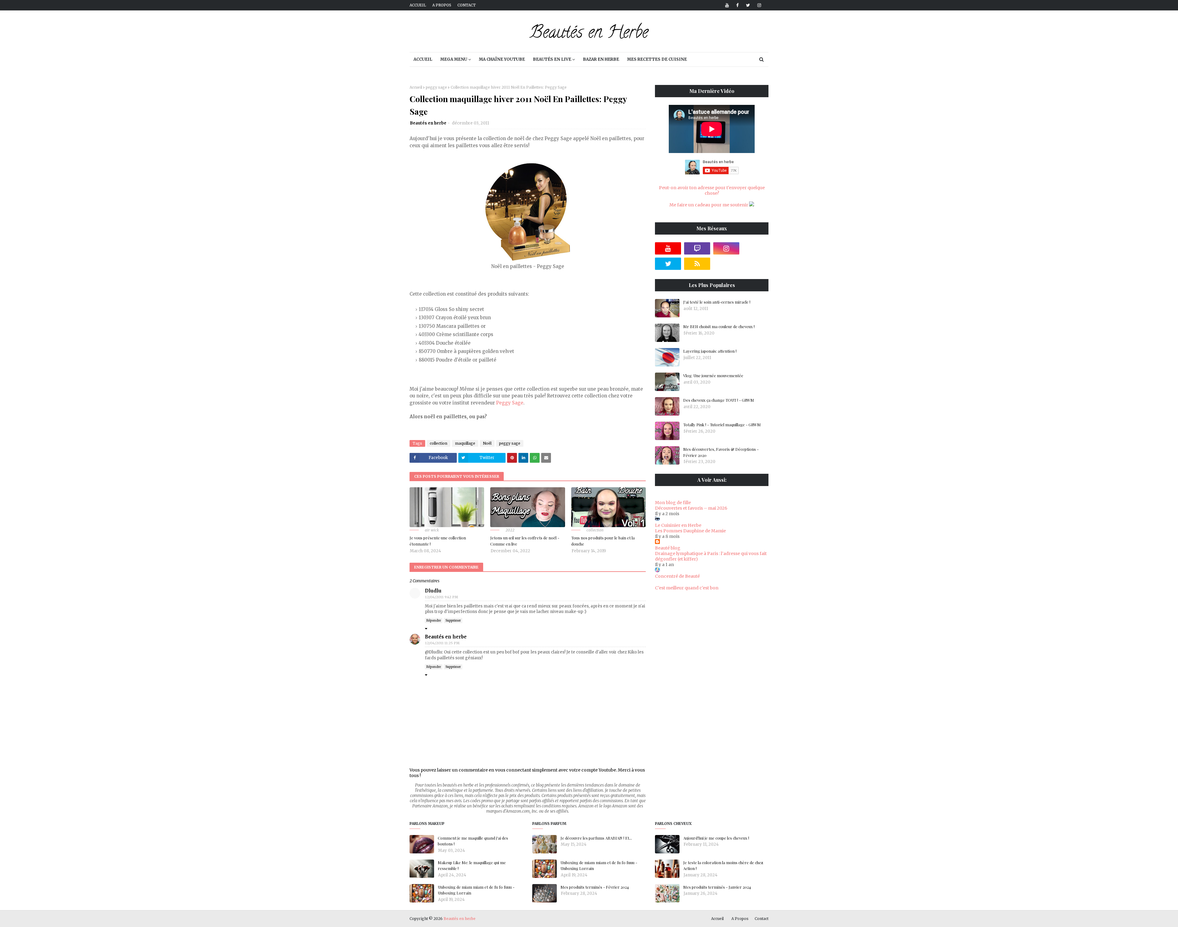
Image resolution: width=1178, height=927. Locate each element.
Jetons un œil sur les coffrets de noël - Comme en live (524, 540)
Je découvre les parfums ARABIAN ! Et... (596, 838)
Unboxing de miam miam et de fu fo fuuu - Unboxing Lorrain (476, 890)
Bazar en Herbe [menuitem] (601, 59)
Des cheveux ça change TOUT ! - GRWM (718, 400)
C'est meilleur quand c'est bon (686, 588)
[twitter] (748, 5)
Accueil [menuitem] (423, 59)
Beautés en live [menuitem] (552, 59)
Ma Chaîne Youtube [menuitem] (502, 59)
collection (438, 443)
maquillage (465, 443)
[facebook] (737, 5)
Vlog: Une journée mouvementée (713, 375)
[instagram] (758, 5)
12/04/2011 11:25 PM (442, 643)
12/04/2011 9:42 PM (441, 597)
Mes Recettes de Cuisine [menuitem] (657, 59)
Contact (466, 5)
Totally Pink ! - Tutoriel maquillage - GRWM (722, 424)
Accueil (418, 5)
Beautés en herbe (428, 123)
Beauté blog (667, 548)
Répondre (433, 620)
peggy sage (436, 87)
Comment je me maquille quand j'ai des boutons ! (473, 841)
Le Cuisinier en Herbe (678, 525)
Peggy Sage (509, 403)
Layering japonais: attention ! (710, 351)
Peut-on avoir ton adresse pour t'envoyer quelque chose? (712, 190)
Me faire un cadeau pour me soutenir (709, 205)
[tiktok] (755, 248)
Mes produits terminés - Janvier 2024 (717, 887)
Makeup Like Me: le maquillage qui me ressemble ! (472, 865)
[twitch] (697, 248)
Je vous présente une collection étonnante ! (438, 540)
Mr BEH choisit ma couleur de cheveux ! (719, 326)
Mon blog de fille (673, 502)
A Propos (740, 918)
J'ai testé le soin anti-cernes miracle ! (716, 302)
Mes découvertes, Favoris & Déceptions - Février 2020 (721, 452)
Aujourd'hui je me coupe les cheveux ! (716, 838)
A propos (441, 5)
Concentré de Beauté (677, 576)
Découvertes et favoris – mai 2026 (691, 508)
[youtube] (727, 5)
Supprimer (453, 620)
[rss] (697, 264)
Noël (487, 443)
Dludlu (433, 591)
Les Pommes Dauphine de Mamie (690, 531)
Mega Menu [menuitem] (453, 59)
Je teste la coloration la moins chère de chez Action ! (723, 865)
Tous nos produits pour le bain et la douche (603, 540)
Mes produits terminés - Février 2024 (594, 887)
